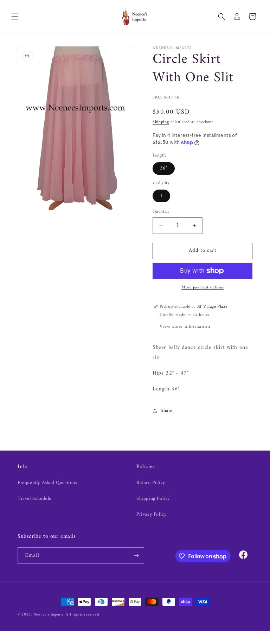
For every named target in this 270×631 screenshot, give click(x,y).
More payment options (202, 288)
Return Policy (150, 482)
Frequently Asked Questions (47, 482)
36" (163, 168)
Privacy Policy (151, 514)
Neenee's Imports (48, 614)
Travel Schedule (34, 498)
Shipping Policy (153, 498)
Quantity (161, 211)
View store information (185, 326)
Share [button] (167, 410)
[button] (14, 16)
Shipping (161, 122)
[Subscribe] (136, 555)
